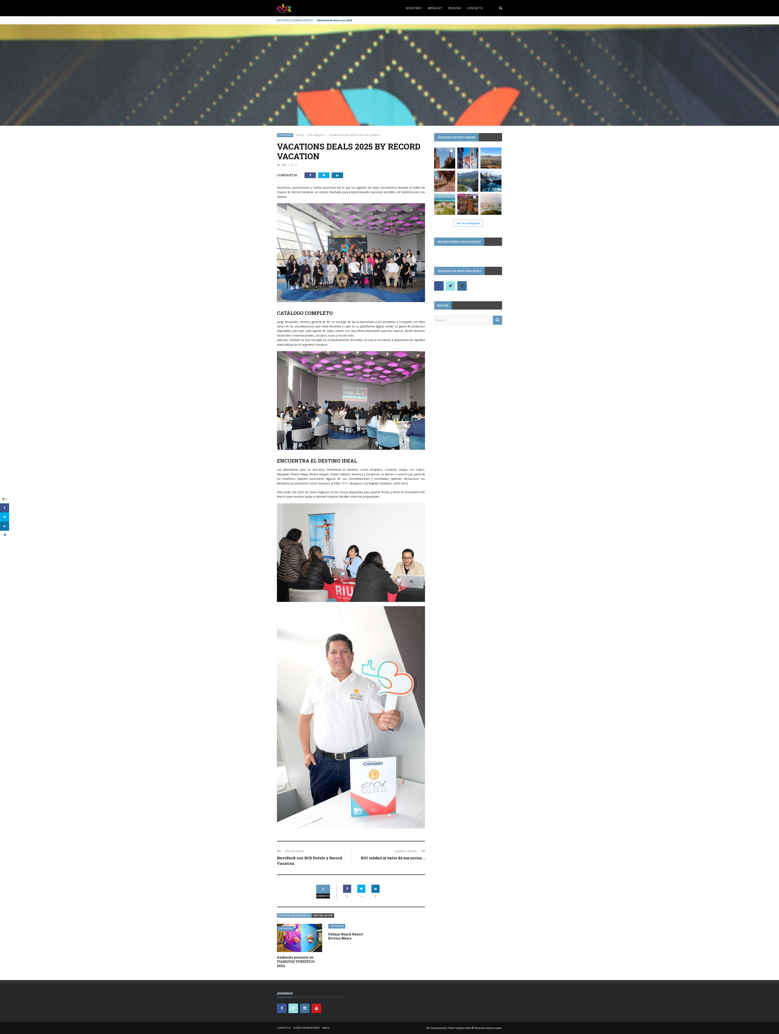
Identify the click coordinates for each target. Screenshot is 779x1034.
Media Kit (435, 8)
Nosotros (414, 8)
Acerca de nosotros (306, 1028)
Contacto (475, 8)
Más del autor (323, 915)
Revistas (454, 8)
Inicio (326, 1028)
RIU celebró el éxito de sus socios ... (393, 857)
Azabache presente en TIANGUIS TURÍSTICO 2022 (296, 961)
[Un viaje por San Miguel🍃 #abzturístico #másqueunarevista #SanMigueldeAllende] (444, 158)
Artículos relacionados (294, 915)
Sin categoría (285, 135)
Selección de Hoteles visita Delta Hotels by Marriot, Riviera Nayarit (362, 20)
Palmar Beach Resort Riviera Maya (345, 936)
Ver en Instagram (468, 223)
